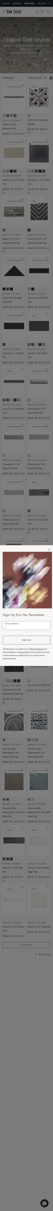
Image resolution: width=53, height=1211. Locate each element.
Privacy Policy (24, 652)
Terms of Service (36, 649)
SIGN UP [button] (26, 640)
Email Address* (12, 623)
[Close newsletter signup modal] (49, 549)
